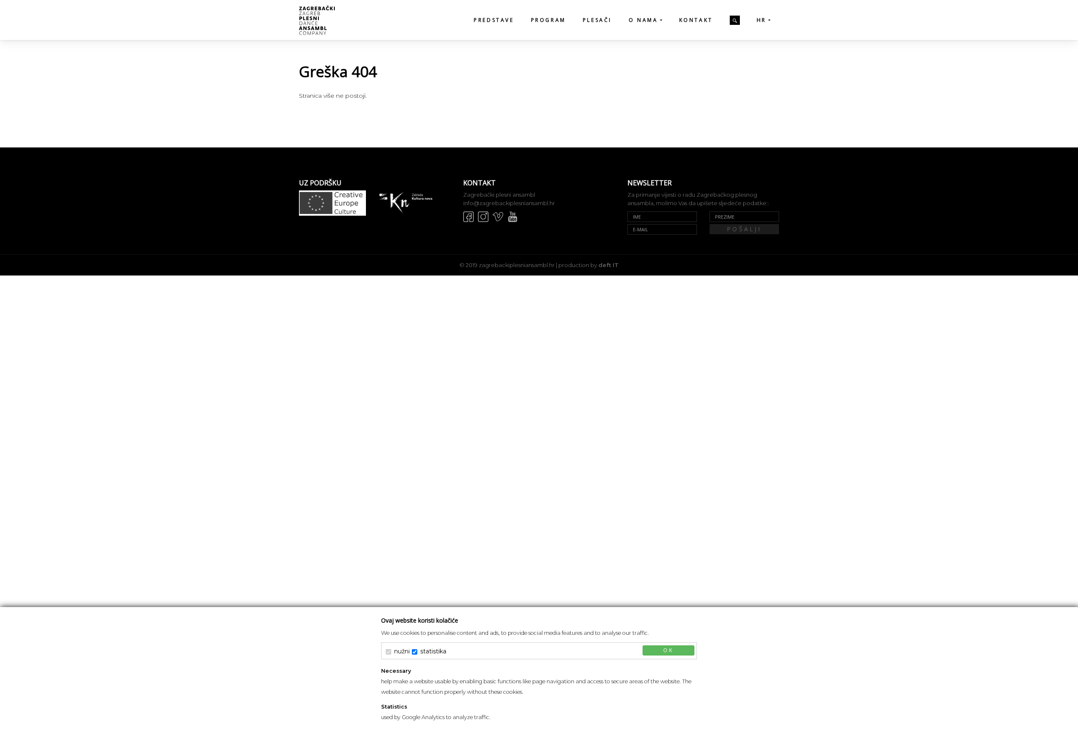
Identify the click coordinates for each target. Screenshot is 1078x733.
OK (668, 650)
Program (548, 20)
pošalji (744, 229)
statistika (433, 651)
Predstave (494, 20)
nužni (402, 651)
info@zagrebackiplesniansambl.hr (509, 203)
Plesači (597, 20)
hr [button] (761, 20)
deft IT (608, 265)
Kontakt (696, 20)
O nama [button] (643, 20)
